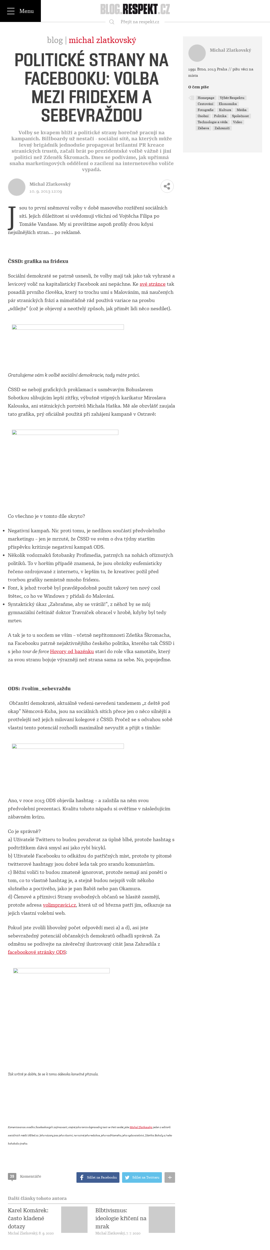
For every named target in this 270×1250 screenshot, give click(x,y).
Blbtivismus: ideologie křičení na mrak (121, 1218)
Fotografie (206, 110)
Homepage (206, 98)
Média (242, 110)
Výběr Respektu (232, 98)
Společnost (240, 116)
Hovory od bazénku (72, 651)
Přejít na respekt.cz (140, 22)
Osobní (203, 116)
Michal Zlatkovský (102, 40)
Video (237, 122)
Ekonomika (228, 104)
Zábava (203, 128)
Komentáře (25, 1176)
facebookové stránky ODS (37, 952)
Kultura (225, 110)
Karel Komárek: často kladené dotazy (28, 1218)
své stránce (153, 284)
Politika (220, 116)
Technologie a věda (213, 122)
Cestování (205, 104)
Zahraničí (222, 128)
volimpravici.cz (59, 905)
